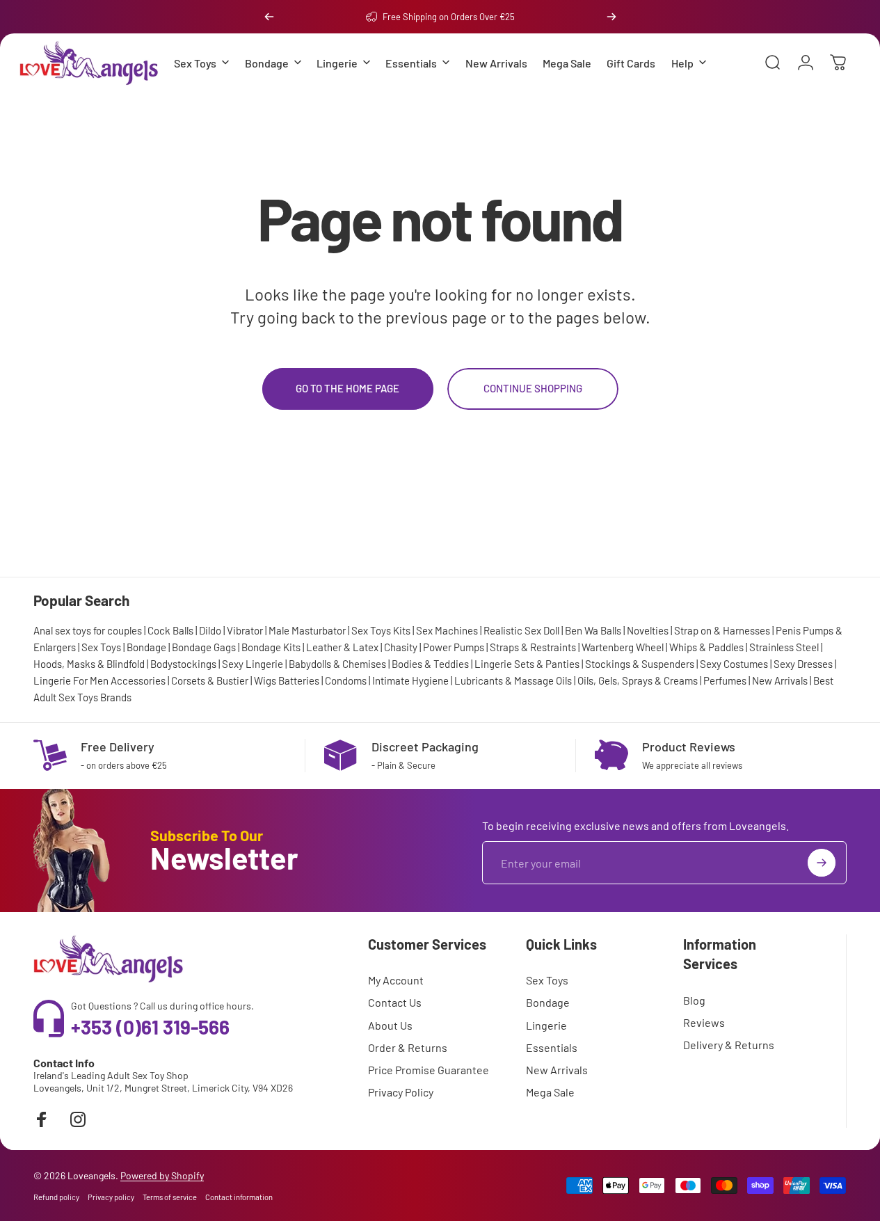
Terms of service (170, 1197)
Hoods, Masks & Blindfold (89, 663)
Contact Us (395, 1002)
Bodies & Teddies (430, 663)
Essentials (551, 1047)
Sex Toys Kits (380, 630)
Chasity (400, 647)
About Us (390, 1025)
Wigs (265, 680)
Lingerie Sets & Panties (526, 663)
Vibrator (245, 630)
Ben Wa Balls (593, 630)
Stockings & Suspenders (639, 663)
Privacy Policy (400, 1092)
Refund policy (56, 1197)
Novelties (648, 630)
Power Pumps (453, 647)
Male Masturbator (307, 630)
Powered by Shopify (162, 1175)
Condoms (346, 680)
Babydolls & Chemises (337, 663)
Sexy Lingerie (252, 663)
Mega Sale (550, 1092)
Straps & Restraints (533, 647)
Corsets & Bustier (209, 680)
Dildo (210, 630)
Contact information (239, 1197)
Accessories (138, 680)
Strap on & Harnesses (722, 630)
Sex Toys (101, 647)
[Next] (611, 16)
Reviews (704, 1022)
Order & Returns (407, 1047)
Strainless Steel (784, 647)
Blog (694, 1000)
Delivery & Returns (728, 1044)
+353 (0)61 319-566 (150, 1027)
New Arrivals (780, 680)
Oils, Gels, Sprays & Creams (637, 680)
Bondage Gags (204, 647)
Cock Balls (170, 630)
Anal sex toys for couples (87, 630)
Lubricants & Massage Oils (513, 680)
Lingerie (546, 1025)
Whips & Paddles (706, 647)
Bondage (146, 647)
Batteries (298, 680)
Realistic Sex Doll (521, 630)
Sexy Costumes (734, 663)
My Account (396, 980)
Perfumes (724, 680)
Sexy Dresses (803, 663)
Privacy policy (111, 1197)
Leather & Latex (342, 647)
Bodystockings (183, 663)
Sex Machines (447, 630)
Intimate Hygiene (410, 680)
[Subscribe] (821, 863)
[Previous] (269, 16)
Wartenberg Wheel (623, 647)
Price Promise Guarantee (428, 1069)
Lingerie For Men (71, 680)
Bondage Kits (271, 647)
